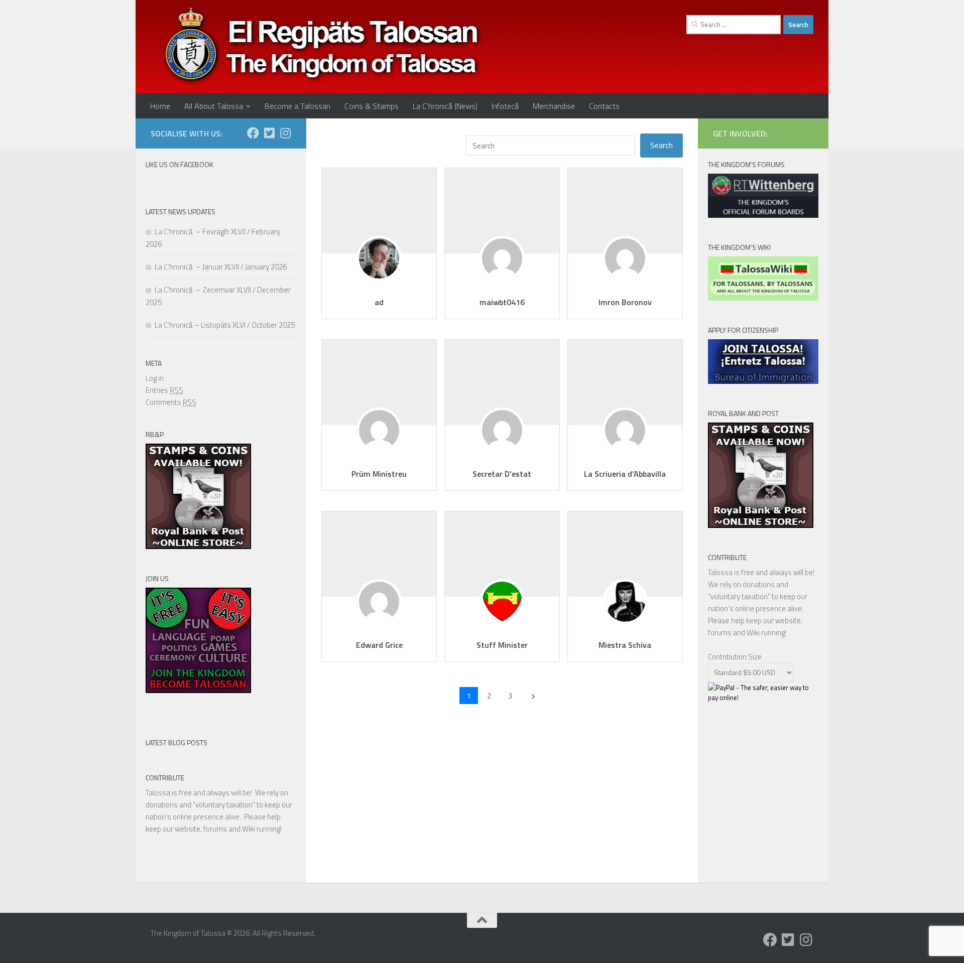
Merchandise (554, 106)
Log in (155, 378)
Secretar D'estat (501, 474)
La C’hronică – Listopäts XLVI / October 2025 (225, 325)
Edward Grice (379, 645)
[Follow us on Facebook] (253, 133)
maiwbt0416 (502, 302)
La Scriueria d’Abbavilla (625, 474)
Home (160, 106)
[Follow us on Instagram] (285, 133)
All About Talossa (213, 106)
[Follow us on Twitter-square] (269, 133)
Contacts (604, 106)
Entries (164, 390)
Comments (171, 402)
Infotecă (505, 106)
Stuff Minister (502, 645)
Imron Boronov (625, 302)
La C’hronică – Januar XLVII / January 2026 (221, 266)
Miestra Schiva (624, 645)
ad (379, 302)
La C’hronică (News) (445, 106)
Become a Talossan (297, 106)
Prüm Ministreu (379, 474)
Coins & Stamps (371, 106)
